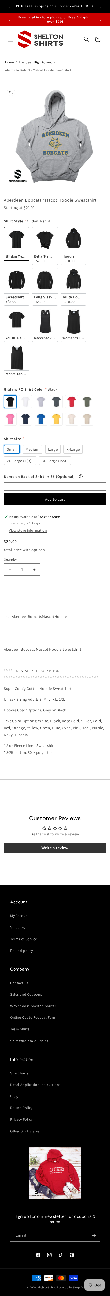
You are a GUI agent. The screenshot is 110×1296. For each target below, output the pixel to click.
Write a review (54, 847)
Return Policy (21, 1107)
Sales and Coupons (26, 994)
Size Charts (19, 1073)
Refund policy (21, 950)
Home (9, 62)
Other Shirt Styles (24, 1131)
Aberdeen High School (35, 62)
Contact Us (19, 983)
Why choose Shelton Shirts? (33, 1006)
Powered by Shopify (70, 1287)
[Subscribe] (94, 1236)
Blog (14, 1096)
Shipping (17, 927)
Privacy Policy (21, 1119)
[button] (10, 39)
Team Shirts (20, 1029)
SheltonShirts (46, 1287)
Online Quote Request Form (33, 1017)
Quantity (10, 559)
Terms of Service (23, 939)
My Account (19, 915)
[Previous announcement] (9, 6)
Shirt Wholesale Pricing (29, 1040)
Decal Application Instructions (35, 1084)
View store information (28, 530)
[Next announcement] (100, 6)
